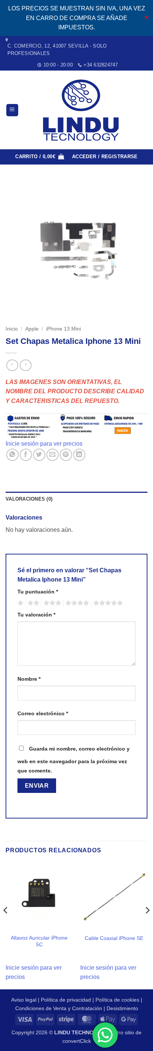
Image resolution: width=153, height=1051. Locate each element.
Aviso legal (23, 1000)
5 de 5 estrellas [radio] (107, 603)
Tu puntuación (37, 592)
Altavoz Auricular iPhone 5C (39, 941)
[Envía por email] (52, 455)
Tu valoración (36, 615)
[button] (12, 110)
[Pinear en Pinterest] (66, 455)
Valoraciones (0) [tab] (29, 499)
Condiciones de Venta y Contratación (58, 1008)
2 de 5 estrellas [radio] (32, 603)
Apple (32, 329)
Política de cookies (117, 1000)
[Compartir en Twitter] (39, 455)
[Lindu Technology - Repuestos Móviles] (82, 110)
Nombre (28, 679)
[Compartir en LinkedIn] (79, 455)
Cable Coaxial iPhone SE (114, 938)
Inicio (12, 329)
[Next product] (12, 365)
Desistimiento (122, 1008)
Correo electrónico (42, 713)
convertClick (76, 1041)
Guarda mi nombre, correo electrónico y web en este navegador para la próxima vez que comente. (73, 760)
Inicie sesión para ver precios (44, 443)
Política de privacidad (66, 1000)
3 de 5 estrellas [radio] (51, 603)
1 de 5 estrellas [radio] (19, 603)
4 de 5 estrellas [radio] (76, 603)
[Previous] (5, 925)
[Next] (147, 925)
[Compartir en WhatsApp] (12, 455)
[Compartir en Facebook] (26, 455)
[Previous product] (25, 365)
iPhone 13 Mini (63, 329)
